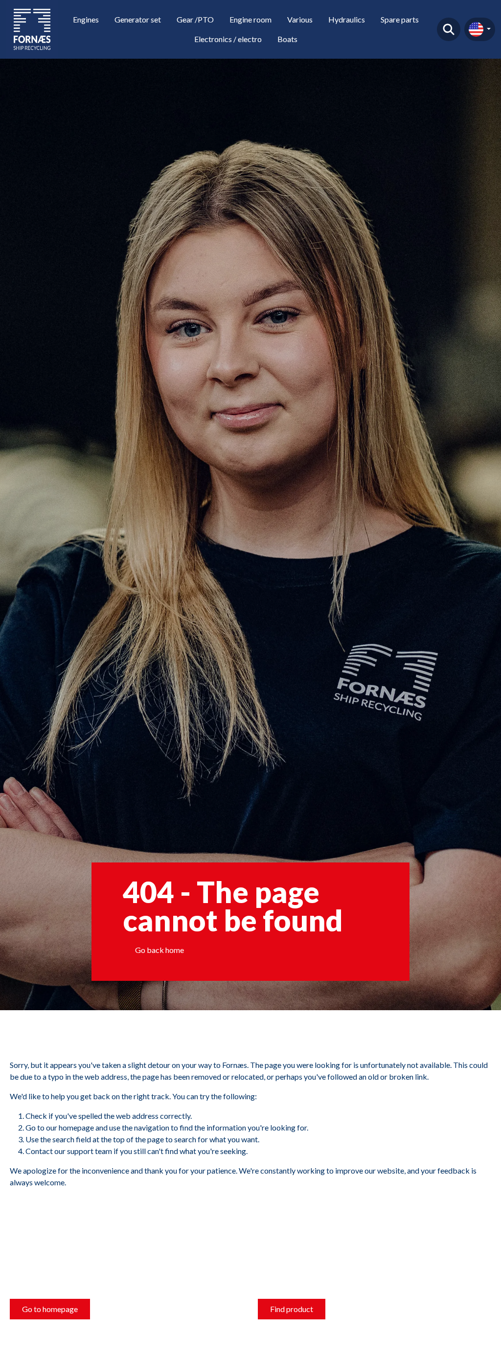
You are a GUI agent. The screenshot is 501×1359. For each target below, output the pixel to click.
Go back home (159, 949)
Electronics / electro (228, 39)
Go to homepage (50, 1309)
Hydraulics (346, 19)
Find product (448, 29)
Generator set (137, 19)
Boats (287, 39)
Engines (86, 19)
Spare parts (400, 19)
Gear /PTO (195, 19)
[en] (479, 29)
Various (300, 19)
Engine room (250, 19)
